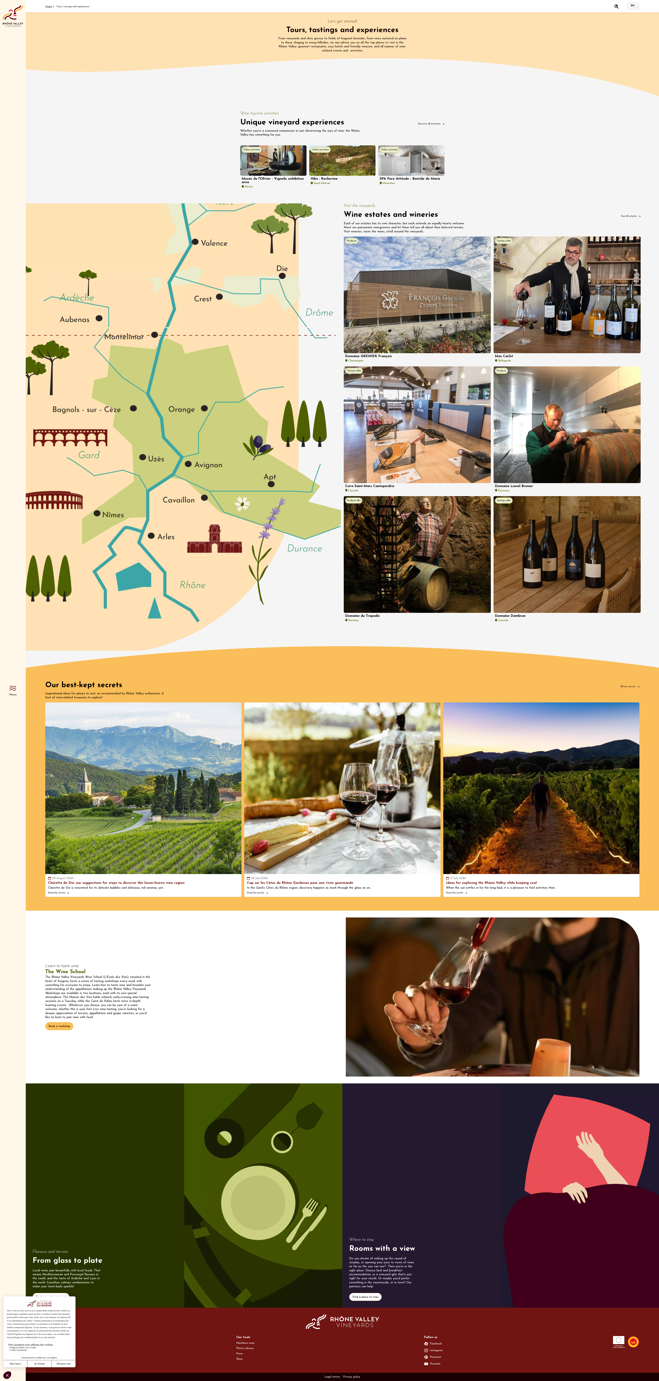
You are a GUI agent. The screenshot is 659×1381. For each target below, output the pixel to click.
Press (239, 1353)
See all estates (629, 216)
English (632, 6)
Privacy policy (351, 1377)
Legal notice (332, 1377)
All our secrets (628, 686)
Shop (239, 1359)
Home (48, 6)
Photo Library (245, 1348)
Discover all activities (429, 124)
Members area (245, 1343)
